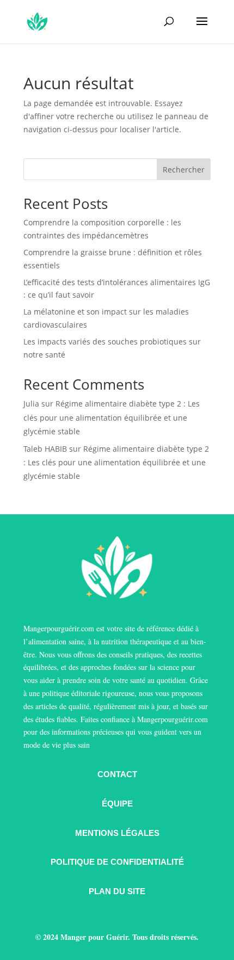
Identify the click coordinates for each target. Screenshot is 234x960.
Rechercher (184, 169)
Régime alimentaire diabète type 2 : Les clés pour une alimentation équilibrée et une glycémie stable (111, 417)
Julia (31, 403)
